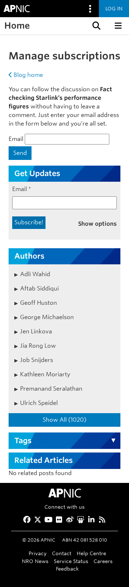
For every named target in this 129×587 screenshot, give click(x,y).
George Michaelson (47, 317)
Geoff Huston (38, 302)
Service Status (71, 561)
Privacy (38, 553)
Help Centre (91, 553)
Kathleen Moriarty (45, 374)
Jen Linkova (36, 331)
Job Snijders (36, 360)
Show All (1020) (64, 419)
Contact (61, 553)
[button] (96, 25)
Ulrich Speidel (39, 403)
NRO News (35, 561)
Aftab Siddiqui (39, 288)
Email (16, 139)
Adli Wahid (35, 274)
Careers (103, 561)
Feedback (67, 569)
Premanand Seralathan (51, 388)
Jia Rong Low (38, 345)
